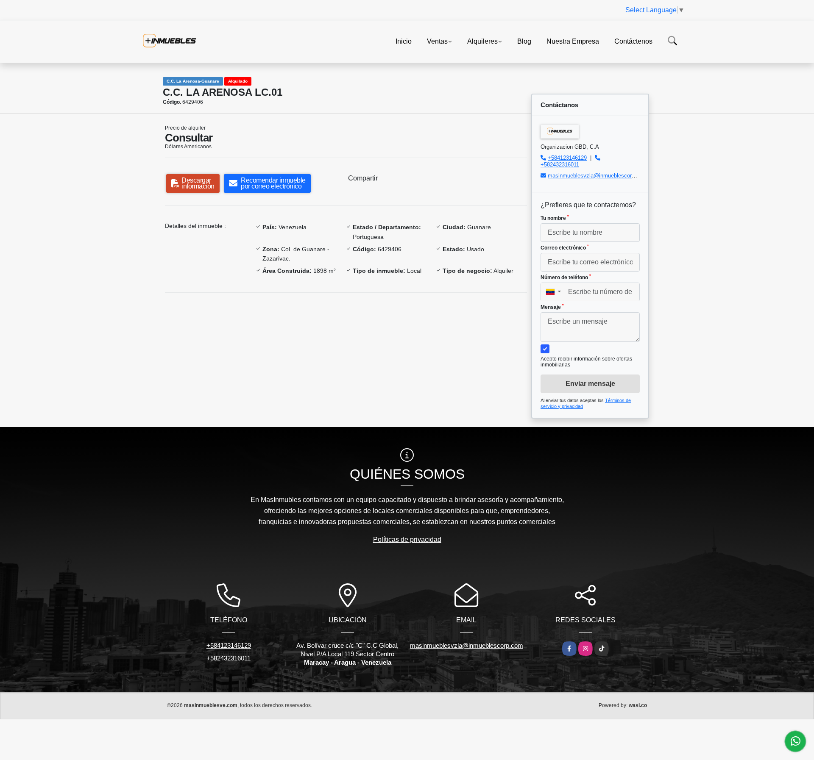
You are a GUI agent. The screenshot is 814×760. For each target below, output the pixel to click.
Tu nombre (555, 217)
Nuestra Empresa (572, 40)
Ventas (437, 40)
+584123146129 (567, 158)
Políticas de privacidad (407, 539)
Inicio (404, 40)
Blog (524, 40)
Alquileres (482, 40)
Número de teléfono (566, 277)
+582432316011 (560, 164)
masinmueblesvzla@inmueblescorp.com (597, 175)
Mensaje (552, 306)
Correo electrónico (565, 247)
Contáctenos (633, 40)
